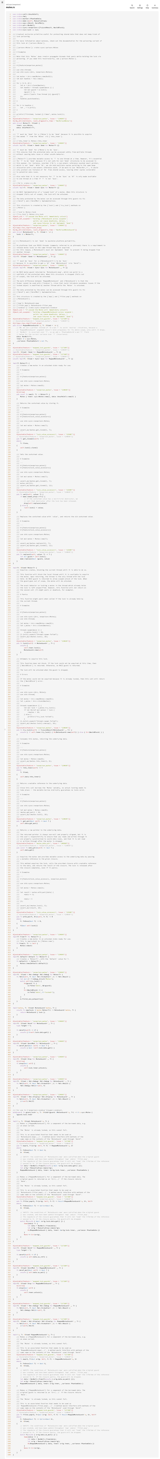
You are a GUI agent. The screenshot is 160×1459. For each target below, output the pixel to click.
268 (9, 608)
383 (9, 863)
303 (9, 685)
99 (10, 232)
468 (9, 1052)
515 (9, 1157)
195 (9, 445)
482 (9, 1083)
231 (9, 525)
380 (9, 857)
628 (9, 1408)
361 (9, 814)
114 (9, 265)
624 (9, 1399)
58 (10, 141)
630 (9, 1412)
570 (9, 1279)
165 (9, 379)
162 (9, 372)
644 (9, 1443)
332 (9, 750)
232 (9, 528)
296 (9, 670)
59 (10, 143)
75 (10, 179)
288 (9, 652)
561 (9, 1259)
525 (9, 1179)
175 (9, 401)
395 (9, 890)
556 (9, 1248)
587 (9, 1317)
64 (10, 154)
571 (9, 1281)
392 (9, 883)
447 (9, 1006)
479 (9, 1077)
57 (10, 139)
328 (9, 741)
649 (9, 1455)
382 (9, 861)
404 (9, 910)
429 (9, 966)
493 (9, 1108)
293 (9, 663)
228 (9, 519)
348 (9, 785)
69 (10, 165)
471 (9, 1059)
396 (9, 892)
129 (9, 299)
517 (9, 1161)
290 (9, 657)
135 (9, 312)
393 (9, 885)
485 (9, 1090)
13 (10, 41)
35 (10, 90)
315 (9, 712)
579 (9, 1299)
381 (9, 859)
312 (9, 705)
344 (9, 777)
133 (9, 308)
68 (10, 163)
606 (9, 1359)
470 (9, 1057)
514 (9, 1154)
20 (10, 56)
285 (9, 645)
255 (9, 579)
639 (9, 1432)
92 (10, 216)
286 (9, 648)
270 (9, 612)
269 (9, 610)
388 (9, 874)
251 (9, 570)
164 (9, 376)
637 (9, 1428)
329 (9, 743)
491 (9, 1103)
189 (9, 432)
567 (9, 1272)
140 (9, 323)
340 (9, 768)
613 (9, 1375)
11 (10, 36)
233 (9, 530)
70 (10, 167)
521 (9, 1170)
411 (9, 926)
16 (10, 47)
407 (9, 917)
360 (9, 812)
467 (9, 1050)
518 (9, 1163)
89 (10, 210)
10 (10, 34)
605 (9, 1357)
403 (9, 908)
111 (9, 259)
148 (9, 341)
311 (9, 703)
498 (9, 1119)
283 (9, 641)
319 (9, 721)
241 (9, 548)
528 (9, 1186)
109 (9, 254)
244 (9, 554)
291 (9, 659)
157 (9, 361)
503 (9, 1130)
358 (9, 808)
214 (9, 488)
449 (9, 1010)
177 (9, 405)
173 (9, 396)
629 (9, 1410)
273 (9, 619)
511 (9, 1148)
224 (9, 510)
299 (9, 677)
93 (10, 219)
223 (9, 508)
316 (9, 714)
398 (9, 897)
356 (9, 803)
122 (9, 283)
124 (9, 288)
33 (10, 85)
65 (10, 156)
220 (9, 501)
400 (9, 901)
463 (9, 1041)
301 (9, 681)
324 (9, 732)
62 (10, 150)
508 (9, 1141)
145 (9, 334)
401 (9, 903)
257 (9, 583)
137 (9, 316)
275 (9, 623)
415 (9, 934)
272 (9, 617)
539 (9, 1210)
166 (9, 381)
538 (9, 1208)
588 (9, 1319)
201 (9, 459)
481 (9, 1081)
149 (9, 343)
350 (9, 790)
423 (9, 952)
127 (9, 294)
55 (10, 134)
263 (9, 597)
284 (9, 643)
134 (9, 310)
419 (9, 943)
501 (9, 1126)
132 (9, 305)
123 (9, 285)
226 (9, 514)
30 (10, 79)
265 (9, 601)
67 (10, 161)
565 (9, 1268)
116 (9, 270)
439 (9, 988)
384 (9, 865)
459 (9, 1032)
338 (9, 763)
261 (9, 592)
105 (9, 245)
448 (9, 1008)
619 (9, 1388)
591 (9, 1326)
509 (9, 1143)
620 (9, 1390)
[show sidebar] (2, 2)
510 (9, 1146)
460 (9, 1034)
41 (10, 103)
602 (9, 1350)
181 (9, 414)
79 (10, 187)
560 (9, 1257)
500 (9, 1123)
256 (9, 581)
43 (10, 107)
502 (9, 1128)
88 (10, 207)
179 (9, 410)
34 (10, 87)
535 (9, 1201)
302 (9, 683)
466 (9, 1048)
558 (9, 1252)
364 (9, 821)
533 (9, 1197)
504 (9, 1132)
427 (9, 961)
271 (9, 614)
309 (9, 699)
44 (10, 110)
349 (9, 788)
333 (9, 752)
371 (9, 837)
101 (9, 236)
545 (9, 1223)
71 (10, 170)
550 (9, 1235)
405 (9, 912)
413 (9, 930)
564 (9, 1266)
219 (9, 499)
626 (9, 1403)
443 (9, 997)
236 (9, 536)
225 (9, 512)
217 (9, 494)
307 (9, 694)
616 (9, 1381)
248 (9, 563)
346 (9, 781)
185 (9, 423)
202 (9, 461)
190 (9, 434)
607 (9, 1361)
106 (9, 248)
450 (9, 1012)
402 (9, 906)
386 (9, 870)
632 (9, 1417)
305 (9, 690)
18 (10, 52)
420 (9, 946)
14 (10, 43)
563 (9, 1263)
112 (9, 261)
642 (9, 1439)
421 (9, 948)
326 (9, 737)
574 (9, 1288)
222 (9, 505)
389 (9, 877)
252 (9, 572)
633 (9, 1419)
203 (9, 463)
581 (9, 1303)
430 (9, 968)
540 (9, 1212)
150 (9, 345)
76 (10, 181)
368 (9, 830)
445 (9, 1001)
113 (9, 263)
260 (9, 590)
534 (9, 1199)
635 (9, 1423)
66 (10, 159)
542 (9, 1217)
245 (9, 556)
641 (9, 1437)
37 (10, 94)
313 (9, 708)
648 (9, 1452)
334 (9, 754)
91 (10, 214)
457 (9, 1028)
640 (9, 1435)
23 (10, 63)
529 (9, 1188)
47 (10, 116)
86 (10, 203)
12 (10, 39)
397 (9, 894)
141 (9, 325)
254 (9, 577)
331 (9, 748)
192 (9, 439)
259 (9, 588)
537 (9, 1206)
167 (9, 383)
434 (9, 977)
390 (9, 879)
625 (9, 1401)
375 (9, 845)
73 (10, 174)
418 (9, 941)
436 (9, 981)
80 (10, 190)
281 (9, 637)
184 (9, 421)
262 (9, 594)
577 (9, 1295)
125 (9, 290)
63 (10, 152)
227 (9, 516)
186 (9, 425)
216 (9, 492)
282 (9, 639)
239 (9, 543)
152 (9, 350)
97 (10, 228)
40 (10, 101)
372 (9, 839)
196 (9, 448)
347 (9, 783)
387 (9, 872)
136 (9, 314)
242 (9, 550)
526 (9, 1181)
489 (9, 1099)
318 (9, 719)
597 (9, 1339)
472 (9, 1061)
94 (10, 221)
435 (9, 979)
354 (9, 799)
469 (9, 1054)
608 (9, 1363)
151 (9, 348)
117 (9, 272)
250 (9, 568)
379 (9, 854)
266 (9, 603)
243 (9, 552)
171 (9, 392)
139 (9, 321)
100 (9, 234)
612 (9, 1372)
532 (9, 1194)
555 (9, 1246)
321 (9, 725)
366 (9, 825)
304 (9, 688)
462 (9, 1039)
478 (9, 1074)
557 (9, 1250)
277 (9, 628)
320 (9, 723)
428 (9, 963)
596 (9, 1337)
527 (9, 1183)
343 (9, 774)
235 (9, 534)
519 (9, 1166)
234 (9, 532)
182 (9, 416)
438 (9, 986)
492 (9, 1106)
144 (9, 332)
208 (9, 474)
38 (10, 96)
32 (10, 83)
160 (9, 368)
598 (9, 1341)
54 (10, 132)
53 (10, 130)
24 (10, 65)
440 (9, 990)
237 (9, 539)
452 (9, 1017)
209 (9, 476)
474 (9, 1066)
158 (9, 363)
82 (10, 194)
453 (9, 1019)
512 (9, 1150)
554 (9, 1243)
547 (9, 1228)
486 (9, 1092)
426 (9, 959)
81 (10, 192)
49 (10, 121)
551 (9, 1237)
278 (9, 630)
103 (9, 241)
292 (9, 661)
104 (9, 243)
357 (9, 805)
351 (9, 792)
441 (9, 992)
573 (9, 1286)
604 (9, 1355)
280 (9, 634)
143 (9, 330)
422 (9, 950)
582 (9, 1306)
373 (9, 841)
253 (9, 574)
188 (9, 430)
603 (9, 1352)
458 (9, 1030)
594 (9, 1332)
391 (9, 881)
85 (10, 201)
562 (9, 1261)
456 (9, 1026)
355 (9, 801)
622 (9, 1395)
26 (10, 70)
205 (9, 468)
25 (10, 67)
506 (9, 1137)
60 (10, 145)
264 (9, 599)
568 (9, 1275)
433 (9, 974)
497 (9, 1117)
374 (9, 843)
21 (10, 59)
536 (9, 1203)
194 (9, 443)
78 (10, 185)
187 (9, 428)
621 (9, 1392)
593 (9, 1330)
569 (9, 1277)
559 (9, 1255)
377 (9, 850)
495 (9, 1112)
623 (9, 1397)
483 (9, 1086)
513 (9, 1152)
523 (9, 1174)
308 (9, 697)
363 (9, 819)
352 (9, 794)
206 (9, 470)
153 (9, 352)
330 (9, 745)
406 (9, 914)
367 (9, 828)
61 (10, 147)
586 (9, 1315)
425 (9, 957)
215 (9, 490)
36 (10, 92)
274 (9, 621)
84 (10, 199)
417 (9, 939)
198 (9, 452)
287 (9, 650)
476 (9, 1070)
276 (9, 625)
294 (9, 665)
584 (9, 1310)
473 (9, 1063)
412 (9, 928)
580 (9, 1301)
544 (9, 1221)
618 (9, 1386)
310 (9, 701)
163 (9, 374)
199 (9, 454)
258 (9, 585)
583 (9, 1308)
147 (9, 339)
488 (9, 1097)
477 (9, 1072)
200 (9, 456)
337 (9, 761)
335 (9, 757)
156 (9, 359)
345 (9, 779)
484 (9, 1088)
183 (9, 419)
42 (10, 105)
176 (9, 403)
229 (9, 521)
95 (10, 223)
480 (9, 1079)
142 (9, 328)
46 (10, 114)
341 (9, 770)
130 (9, 301)
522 (9, 1172)
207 (9, 472)
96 (10, 225)
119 (9, 276)
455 (9, 1023)
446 (9, 1003)
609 (9, 1366)
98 (10, 230)
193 (9, 441)
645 (9, 1446)
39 (10, 99)
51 (10, 125)
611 (9, 1370)
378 (9, 852)
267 (9, 605)
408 (9, 919)
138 (9, 319)
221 (9, 503)
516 (9, 1159)
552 (9, 1239)
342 (9, 772)
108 (9, 252)
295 (9, 668)
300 (9, 679)
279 (9, 632)
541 (9, 1214)
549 (9, 1232)
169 (9, 388)
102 (9, 239)
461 (9, 1037)
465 (9, 1046)
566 (9, 1270)
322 (9, 728)
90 (10, 212)
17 (10, 50)
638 (9, 1430)
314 (9, 710)
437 (9, 983)
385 (9, 868)
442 (9, 994)
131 (9, 303)
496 (9, 1114)
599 (9, 1343)
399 (9, 899)
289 (9, 654)
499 (9, 1121)
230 (9, 523)
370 (9, 834)
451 (9, 1014)
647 (9, 1450)
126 (9, 292)
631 (9, 1415)
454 (9, 1021)
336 (9, 759)
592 (9, 1328)
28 (10, 74)
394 (9, 888)
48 (10, 119)
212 (9, 483)
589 (9, 1321)
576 (9, 1292)
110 (9, 256)
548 (9, 1230)
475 (9, 1068)
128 (9, 296)
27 (10, 72)
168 (9, 385)
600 (9, 1346)
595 (9, 1335)
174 (9, 399)
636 (9, 1426)
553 (9, 1241)
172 (9, 394)
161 (9, 370)
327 (9, 739)
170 (9, 390)
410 (9, 923)
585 (9, 1312)
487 (9, 1094)
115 (9, 268)
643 (9, 1441)
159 (9, 365)
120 (9, 279)
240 (9, 545)
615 (9, 1379)
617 (9, 1383)
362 (9, 817)
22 (10, 61)
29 (10, 76)
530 (9, 1190)
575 (9, 1290)
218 (9, 496)
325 (9, 734)
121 (9, 281)
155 (9, 356)
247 (9, 561)
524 (9, 1177)
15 (10, 45)
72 (10, 172)
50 (10, 123)
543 (9, 1219)
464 (9, 1043)
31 (10, 81)
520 (9, 1168)
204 (9, 465)
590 (9, 1323)
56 (10, 136)
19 (10, 54)
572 (9, 1283)
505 (9, 1134)
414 (9, 932)
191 (9, 436)
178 (9, 408)
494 (9, 1110)
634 (9, 1421)
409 (9, 921)
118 (9, 274)
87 (10, 205)
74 (10, 176)
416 (9, 937)
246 (9, 559)
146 (9, 336)
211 (9, 481)
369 (9, 832)
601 (9, 1348)
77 (10, 183)
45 (10, 112)
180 (9, 412)
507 (9, 1139)
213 (9, 485)
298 (9, 674)
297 (9, 672)
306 (9, 692)
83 (10, 196)
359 (9, 810)
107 (9, 250)
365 (9, 823)
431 (9, 970)
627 (9, 1406)
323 (9, 730)
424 (9, 954)
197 (9, 450)
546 (9, 1226)
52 (10, 127)
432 (9, 972)
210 (9, 479)
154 (9, 354)
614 (9, 1377)
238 (9, 541)
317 (9, 717)
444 (9, 999)
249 (9, 565)
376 (9, 848)
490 (9, 1101)
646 (9, 1448)
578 (9, 1297)
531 (9, 1192)
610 (9, 1368)
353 (9, 797)
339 (9, 765)
